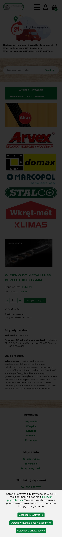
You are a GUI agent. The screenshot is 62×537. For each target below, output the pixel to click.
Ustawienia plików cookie (31, 530)
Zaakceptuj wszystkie (31, 514)
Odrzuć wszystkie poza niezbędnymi (31, 522)
